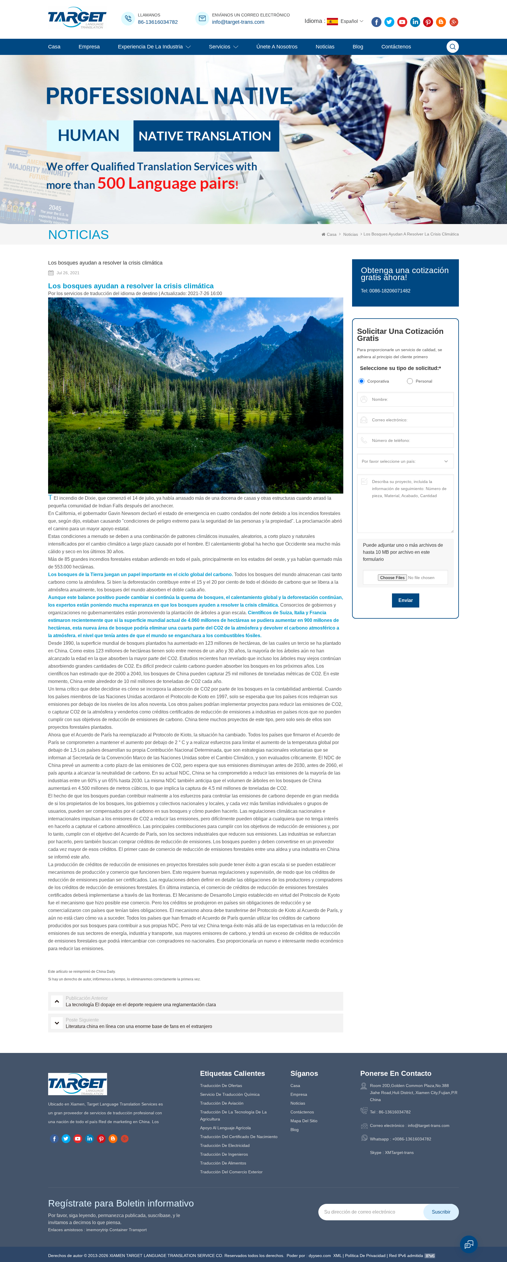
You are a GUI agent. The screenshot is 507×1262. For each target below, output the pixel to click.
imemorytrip (97, 1229)
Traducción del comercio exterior (231, 1172)
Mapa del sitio (303, 1120)
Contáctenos (396, 47)
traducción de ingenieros (224, 1154)
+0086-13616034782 (411, 1139)
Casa (54, 47)
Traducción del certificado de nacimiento (239, 1136)
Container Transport (128, 1229)
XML (337, 1255)
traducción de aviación (222, 1103)
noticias (325, 47)
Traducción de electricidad (225, 1145)
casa (295, 1085)
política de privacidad (365, 1255)
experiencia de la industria (150, 47)
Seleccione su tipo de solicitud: (400, 368)
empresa (89, 47)
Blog (358, 47)
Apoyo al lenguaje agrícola (225, 1127)
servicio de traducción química (230, 1094)
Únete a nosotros (277, 47)
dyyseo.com (320, 1255)
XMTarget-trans (399, 1152)
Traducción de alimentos (223, 1163)
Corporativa (378, 381)
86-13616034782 (158, 22)
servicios (219, 47)
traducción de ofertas (221, 1085)
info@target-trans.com (238, 22)
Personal (424, 381)
